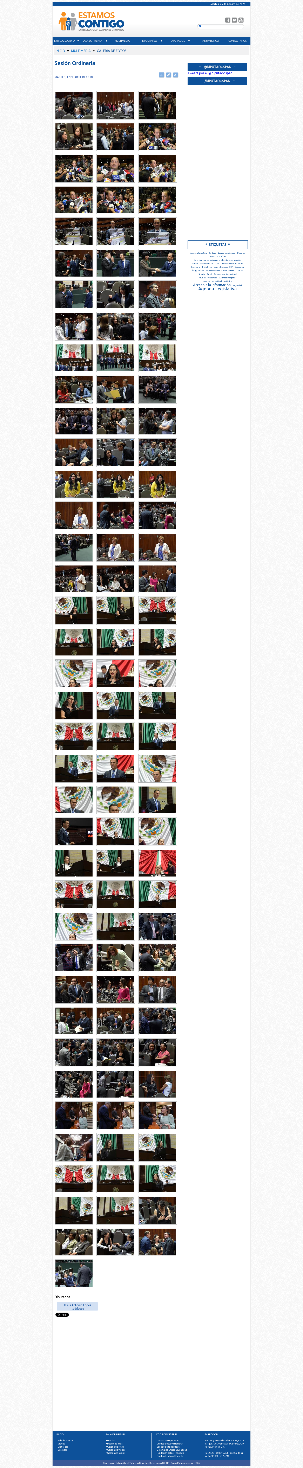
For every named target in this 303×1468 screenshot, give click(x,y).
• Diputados (62, 1447)
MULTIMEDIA (124, 40)
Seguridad (237, 285)
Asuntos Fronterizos (208, 278)
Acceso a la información (212, 284)
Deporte (241, 253)
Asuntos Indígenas (227, 278)
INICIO (60, 51)
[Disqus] (118, 1379)
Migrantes (198, 270)
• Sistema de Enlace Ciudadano (171, 1450)
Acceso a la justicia (198, 253)
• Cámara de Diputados (167, 1440)
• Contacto (61, 1450)
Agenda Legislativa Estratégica (217, 281)
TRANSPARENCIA (209, 40)
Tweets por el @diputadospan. (210, 73)
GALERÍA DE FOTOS (112, 51)
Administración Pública (202, 263)
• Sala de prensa (64, 1440)
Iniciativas (207, 267)
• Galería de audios (115, 1453)
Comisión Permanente (232, 263)
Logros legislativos (226, 253)
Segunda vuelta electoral (225, 274)
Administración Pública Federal (220, 271)
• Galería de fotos (115, 1447)
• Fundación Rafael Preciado (169, 1453)
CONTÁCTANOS (237, 40)
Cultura (212, 253)
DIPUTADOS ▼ (180, 40)
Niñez (217, 263)
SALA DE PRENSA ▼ (95, 40)
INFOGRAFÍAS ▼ (152, 40)
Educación (239, 267)
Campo (240, 271)
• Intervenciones (114, 1443)
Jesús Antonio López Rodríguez (77, 1306)
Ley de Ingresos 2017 (223, 267)
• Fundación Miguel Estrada (169, 1456)
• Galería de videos (115, 1450)
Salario (201, 274)
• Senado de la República (168, 1447)
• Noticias (110, 1440)
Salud (209, 274)
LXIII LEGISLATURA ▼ (66, 40)
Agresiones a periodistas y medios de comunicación (217, 260)
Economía (195, 267)
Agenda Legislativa (217, 289)
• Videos (60, 1443)
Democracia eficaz (217, 256)
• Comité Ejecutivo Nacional (169, 1443)
